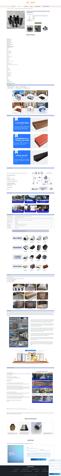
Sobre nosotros (46, 6)
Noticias (25, 6)
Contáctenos (37, 6)
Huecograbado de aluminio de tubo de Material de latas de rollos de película (17, 408)
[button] (26, 29)
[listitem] (30, 28)
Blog (31, 6)
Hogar (13, 6)
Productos (19, 6)
